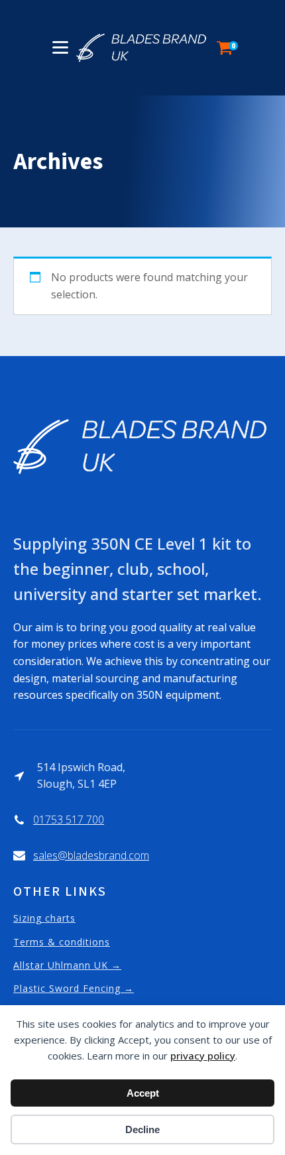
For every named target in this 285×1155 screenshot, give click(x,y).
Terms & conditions (61, 942)
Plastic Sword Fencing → (73, 988)
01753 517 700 (68, 819)
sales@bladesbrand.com (91, 855)
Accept (143, 1093)
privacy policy (202, 1055)
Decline (142, 1129)
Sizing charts (44, 918)
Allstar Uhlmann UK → (67, 965)
